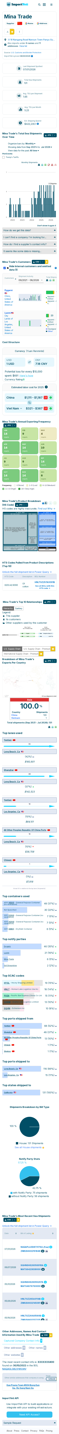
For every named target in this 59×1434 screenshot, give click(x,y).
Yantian (8, 740)
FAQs (41, 1431)
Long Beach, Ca (12, 751)
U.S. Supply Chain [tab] (12, 649)
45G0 (11, 903)
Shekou (7, 1051)
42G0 (11, 922)
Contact (24, 1431)
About (9, 1431)
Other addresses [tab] (14, 1347)
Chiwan (8, 860)
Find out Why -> (46, 508)
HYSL (7, 983)
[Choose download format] (55, 135)
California (8, 1092)
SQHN (7, 1008)
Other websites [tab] (13, 1354)
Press (16, 1431)
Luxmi (8, 313)
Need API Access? (29, 1414)
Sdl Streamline (10, 965)
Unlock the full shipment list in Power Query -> (27, 571)
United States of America (9, 302)
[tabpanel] (29, 624)
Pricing (49, 1431)
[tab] (8, 608)
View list (23, 46)
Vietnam (15, 718)
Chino (7, 296)
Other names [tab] (37, 1347)
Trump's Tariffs (12, 157)
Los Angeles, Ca (12, 811)
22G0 (11, 915)
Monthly (29, 143)
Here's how (26, 375)
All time (33, 150)
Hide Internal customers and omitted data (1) (32, 268)
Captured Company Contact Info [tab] (23, 1340)
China (14, 715)
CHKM (7, 1002)
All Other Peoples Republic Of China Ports (25, 830)
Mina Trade (9, 959)
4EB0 (11, 929)
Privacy (33, 1431)
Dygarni (7, 946)
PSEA (6, 995)
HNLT (7, 989)
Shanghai (9, 770)
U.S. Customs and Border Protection (26, 52)
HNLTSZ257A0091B (45, 582)
